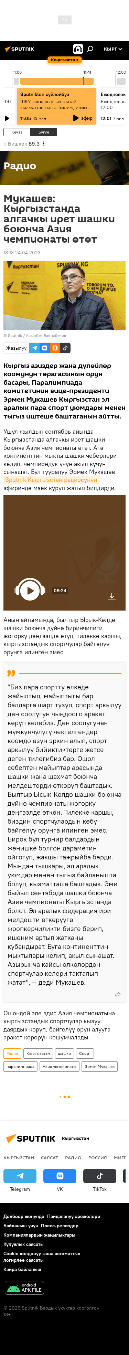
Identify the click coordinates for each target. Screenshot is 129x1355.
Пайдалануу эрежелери (73, 1216)
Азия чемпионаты (59, 1066)
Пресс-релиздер (59, 1225)
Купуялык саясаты (23, 1244)
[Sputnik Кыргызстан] (20, 52)
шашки (64, 1053)
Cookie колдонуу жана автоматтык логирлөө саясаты (41, 1256)
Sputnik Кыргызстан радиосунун (51, 480)
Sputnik (15, 335)
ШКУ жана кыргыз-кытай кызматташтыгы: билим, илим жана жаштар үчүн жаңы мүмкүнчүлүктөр (53, 110)
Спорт (85, 1053)
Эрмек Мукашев (100, 1066)
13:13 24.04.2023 (22, 253)
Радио (12, 1053)
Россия (97, 1157)
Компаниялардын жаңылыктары (39, 1235)
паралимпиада (20, 1066)
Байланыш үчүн (20, 1225)
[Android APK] (24, 1288)
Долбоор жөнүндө (23, 1216)
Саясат (49, 1157)
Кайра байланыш (22, 1269)
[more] (118, 994)
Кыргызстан (38, 1053)
